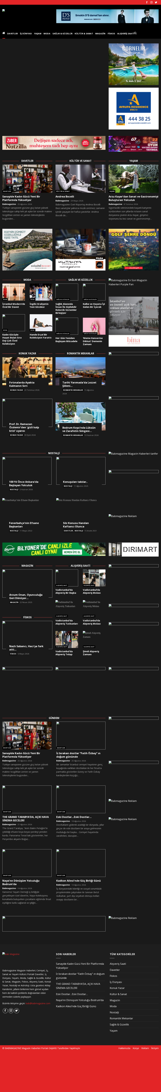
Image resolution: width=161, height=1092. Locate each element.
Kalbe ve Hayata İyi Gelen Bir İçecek (94, 305)
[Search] (135, 33)
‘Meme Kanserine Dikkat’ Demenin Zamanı (93, 341)
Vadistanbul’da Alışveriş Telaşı (64, 653)
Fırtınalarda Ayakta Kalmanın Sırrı (21, 384)
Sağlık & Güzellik (62, 33)
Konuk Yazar (16, 390)
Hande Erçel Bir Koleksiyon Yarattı (40, 336)
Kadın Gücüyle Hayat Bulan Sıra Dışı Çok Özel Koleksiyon (12, 339)
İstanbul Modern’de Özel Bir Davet (13, 305)
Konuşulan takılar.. (75, 482)
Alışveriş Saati (125, 33)
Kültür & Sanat (84, 33)
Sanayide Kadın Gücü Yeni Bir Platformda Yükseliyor (21, 198)
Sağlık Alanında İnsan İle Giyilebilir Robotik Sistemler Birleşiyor (66, 308)
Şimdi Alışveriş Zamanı (91, 653)
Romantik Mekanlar (73, 390)
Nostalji (14, 490)
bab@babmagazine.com (38, 1003)
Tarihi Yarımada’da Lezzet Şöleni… (79, 384)
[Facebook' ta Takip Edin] (147, 2)
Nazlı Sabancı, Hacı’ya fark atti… (26, 648)
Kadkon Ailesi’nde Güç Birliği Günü (78, 880)
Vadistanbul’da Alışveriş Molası (92, 591)
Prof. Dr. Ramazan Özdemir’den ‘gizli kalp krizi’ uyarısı (24, 427)
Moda (47, 33)
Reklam (145, 1048)
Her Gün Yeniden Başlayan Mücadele (66, 340)
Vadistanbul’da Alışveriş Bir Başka (66, 591)
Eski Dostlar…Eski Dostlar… (74, 817)
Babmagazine (9, 204)
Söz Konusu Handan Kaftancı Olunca (76, 524)
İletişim (155, 1048)
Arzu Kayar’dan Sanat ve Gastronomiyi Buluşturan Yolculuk (133, 198)
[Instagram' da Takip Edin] (151, 2)
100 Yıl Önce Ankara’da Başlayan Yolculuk (23, 483)
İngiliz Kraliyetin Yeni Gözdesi (39, 305)
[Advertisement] (26, 1071)
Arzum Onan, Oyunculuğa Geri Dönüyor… (25, 596)
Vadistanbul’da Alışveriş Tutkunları (67, 622)
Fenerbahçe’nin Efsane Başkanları (24, 524)
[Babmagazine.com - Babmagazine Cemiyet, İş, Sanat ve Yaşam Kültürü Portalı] (27, 16)
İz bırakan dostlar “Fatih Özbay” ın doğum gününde (78, 754)
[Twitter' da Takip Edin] (156, 2)
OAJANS (53, 1048)
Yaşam (37, 33)
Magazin (100, 33)
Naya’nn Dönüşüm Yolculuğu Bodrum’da (20, 882)
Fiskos (111, 33)
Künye (136, 1048)
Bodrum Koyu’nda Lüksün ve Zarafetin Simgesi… (79, 429)
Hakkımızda (124, 1048)
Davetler (12, 33)
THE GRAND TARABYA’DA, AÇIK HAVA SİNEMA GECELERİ (25, 818)
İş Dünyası (26, 33)
